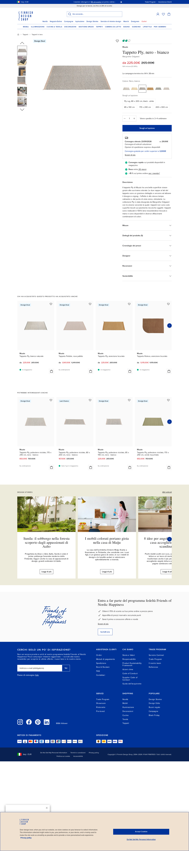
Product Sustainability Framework (132, 664)
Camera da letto (113, 27)
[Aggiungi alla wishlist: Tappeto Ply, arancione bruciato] (129, 304)
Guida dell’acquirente (131, 684)
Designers (135, 21)
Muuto (125, 47)
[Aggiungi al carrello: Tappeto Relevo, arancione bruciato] (169, 371)
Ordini (99, 655)
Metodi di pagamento (105, 659)
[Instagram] (20, 722)
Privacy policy (94, 753)
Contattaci (100, 675)
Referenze (153, 667)
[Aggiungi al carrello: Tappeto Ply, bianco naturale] (51, 371)
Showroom (101, 703)
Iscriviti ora (105, 632)
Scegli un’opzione (147, 128)
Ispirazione (79, 21)
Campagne (68, 21)
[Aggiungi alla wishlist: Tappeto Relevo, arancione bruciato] (168, 304)
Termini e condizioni (78, 753)
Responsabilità (128, 659)
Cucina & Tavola (54, 27)
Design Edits (154, 703)
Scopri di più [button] (130, 155)
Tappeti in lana (37, 34)
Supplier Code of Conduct (129, 678)
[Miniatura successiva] (22, 109)
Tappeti (99, 27)
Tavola (125, 719)
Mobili (26, 27)
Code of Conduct (130, 673)
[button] (158, 14)
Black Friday (154, 715)
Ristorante (100, 707)
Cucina (125, 715)
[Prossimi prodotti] (169, 325)
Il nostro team (155, 663)
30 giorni (142, 169)
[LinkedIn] (46, 722)
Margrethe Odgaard (130, 56)
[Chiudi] (47, 808)
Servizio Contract (156, 655)
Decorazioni (70, 27)
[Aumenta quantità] (134, 118)
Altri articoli (167, 492)
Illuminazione (37, 27)
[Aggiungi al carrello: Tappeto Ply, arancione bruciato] (130, 371)
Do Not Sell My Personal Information (53, 753)
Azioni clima (127, 669)
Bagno (126, 27)
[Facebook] (29, 722)
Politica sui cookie (63, 756)
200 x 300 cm (162, 107)
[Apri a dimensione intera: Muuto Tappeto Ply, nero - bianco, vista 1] (77, 78)
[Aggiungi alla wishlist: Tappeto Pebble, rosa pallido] (90, 304)
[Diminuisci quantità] (124, 118)
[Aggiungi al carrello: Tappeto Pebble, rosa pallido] (90, 371)
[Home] (18, 34)
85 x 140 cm (129, 107)
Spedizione (101, 663)
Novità (45, 21)
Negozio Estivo (56, 21)
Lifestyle (147, 27)
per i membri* (154, 173)
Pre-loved (100, 711)
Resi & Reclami (102, 667)
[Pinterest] (38, 722)
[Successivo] (169, 539)
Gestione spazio (86, 27)
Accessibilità (78, 756)
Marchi (126, 21)
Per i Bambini (160, 27)
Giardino (136, 27)
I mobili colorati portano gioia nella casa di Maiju (107, 540)
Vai (66, 668)
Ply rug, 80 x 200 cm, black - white (139, 101)
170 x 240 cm (145, 107)
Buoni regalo (154, 707)
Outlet (144, 21)
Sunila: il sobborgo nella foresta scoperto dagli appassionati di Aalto (46, 542)
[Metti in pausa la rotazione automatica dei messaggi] (121, 2)
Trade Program (155, 659)
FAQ (98, 671)
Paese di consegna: (26, 675)
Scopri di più (103, 624)
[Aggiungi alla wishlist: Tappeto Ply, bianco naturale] (51, 304)
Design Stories (92, 21)
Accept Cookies (141, 831)
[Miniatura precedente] (22, 43)
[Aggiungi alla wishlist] (117, 40)
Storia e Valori (128, 655)
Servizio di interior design (111, 21)
